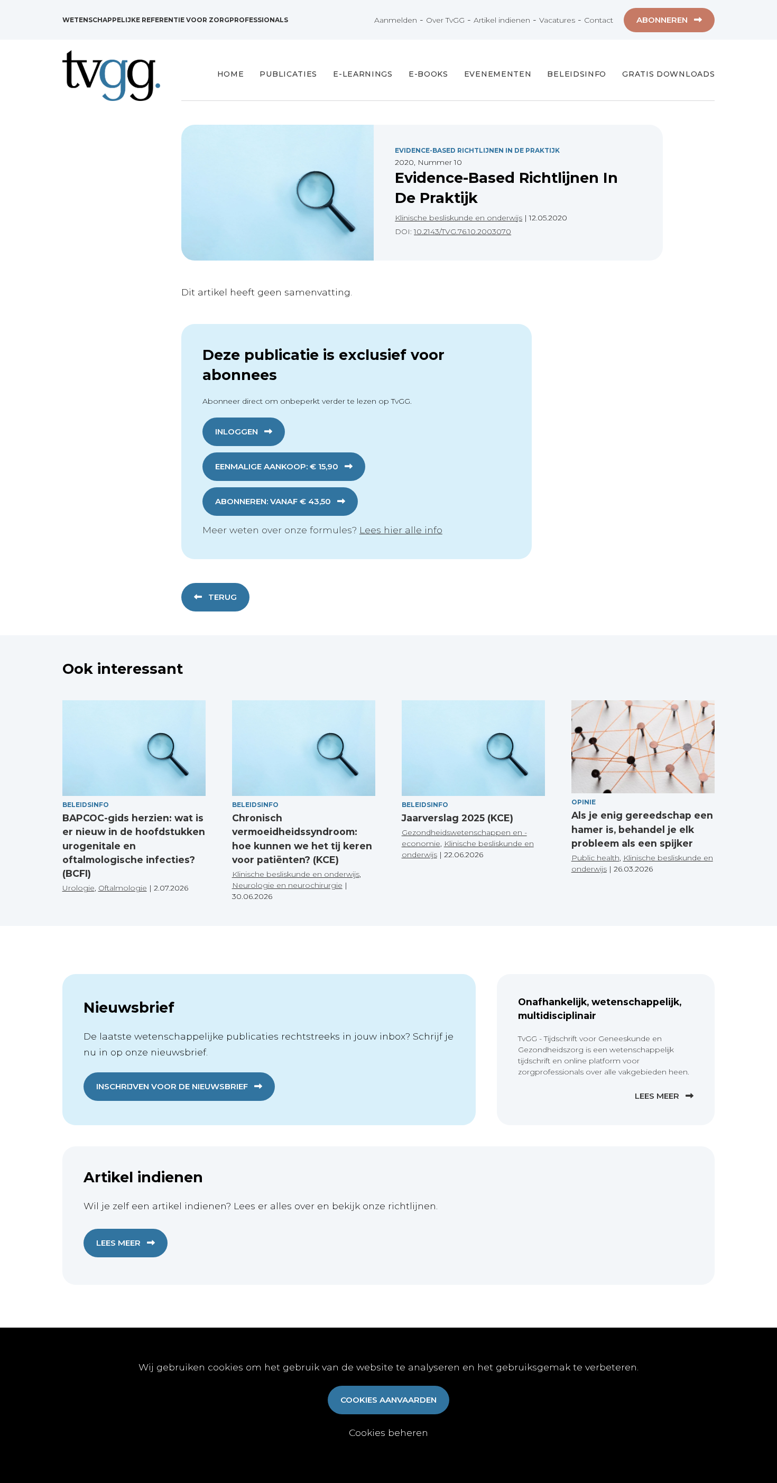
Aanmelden (395, 20)
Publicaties (288, 74)
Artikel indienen (502, 20)
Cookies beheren (388, 1432)
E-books (428, 74)
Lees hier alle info (400, 529)
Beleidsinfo (576, 74)
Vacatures (557, 20)
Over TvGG (445, 20)
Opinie (583, 802)
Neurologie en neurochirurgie (287, 885)
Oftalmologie (122, 888)
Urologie (78, 888)
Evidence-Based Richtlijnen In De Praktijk (477, 150)
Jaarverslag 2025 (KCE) (457, 817)
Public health (595, 858)
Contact (598, 20)
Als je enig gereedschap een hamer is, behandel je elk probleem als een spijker (642, 829)
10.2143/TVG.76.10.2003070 (462, 231)
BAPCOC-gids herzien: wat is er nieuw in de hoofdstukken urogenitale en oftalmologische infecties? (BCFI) (133, 845)
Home (230, 74)
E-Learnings (363, 74)
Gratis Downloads (668, 74)
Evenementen (498, 74)
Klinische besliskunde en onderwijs (458, 218)
